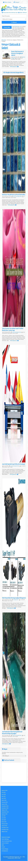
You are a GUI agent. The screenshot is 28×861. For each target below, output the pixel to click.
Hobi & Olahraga (5, 839)
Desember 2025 (5, 806)
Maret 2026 (4, 800)
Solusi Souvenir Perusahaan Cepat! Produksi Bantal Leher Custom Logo (12, 329)
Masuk (25, 12)
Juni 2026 (4, 794)
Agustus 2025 (4, 814)
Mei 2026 (4, 796)
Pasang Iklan (7, 27)
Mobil (3, 845)
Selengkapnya (14, 66)
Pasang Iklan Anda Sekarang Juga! (10, 12)
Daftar (20, 12)
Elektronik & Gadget (6, 837)
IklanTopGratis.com (17, 26)
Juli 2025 (3, 815)
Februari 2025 (5, 823)
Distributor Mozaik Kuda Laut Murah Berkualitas (13, 194)
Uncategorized (16, 599)
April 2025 (4, 819)
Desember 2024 (5, 827)
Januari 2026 (4, 804)
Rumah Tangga (5, 848)
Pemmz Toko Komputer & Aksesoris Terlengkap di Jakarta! (17, 53)
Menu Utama (7, 2)
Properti (3, 847)
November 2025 (5, 808)
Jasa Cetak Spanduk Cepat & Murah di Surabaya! (13, 464)
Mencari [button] (14, 22)
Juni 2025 (4, 817)
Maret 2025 (4, 821)
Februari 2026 (5, 802)
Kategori (16, 2)
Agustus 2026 (4, 790)
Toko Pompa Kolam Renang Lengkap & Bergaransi (14, 598)
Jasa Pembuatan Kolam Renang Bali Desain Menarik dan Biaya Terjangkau (12, 732)
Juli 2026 (3, 792)
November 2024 (5, 829)
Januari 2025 (4, 825)
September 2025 (5, 812)
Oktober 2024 (4, 831)
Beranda (4, 40)
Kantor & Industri (5, 843)
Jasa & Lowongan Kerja (17, 196)
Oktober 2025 (4, 810)
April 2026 (4, 798)
